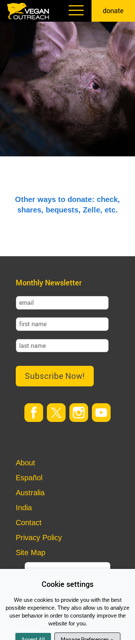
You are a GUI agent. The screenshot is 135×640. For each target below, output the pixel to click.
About (25, 463)
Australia (30, 493)
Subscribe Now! (55, 375)
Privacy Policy (39, 537)
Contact (29, 522)
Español (29, 478)
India (24, 507)
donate (113, 10)
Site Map (30, 552)
